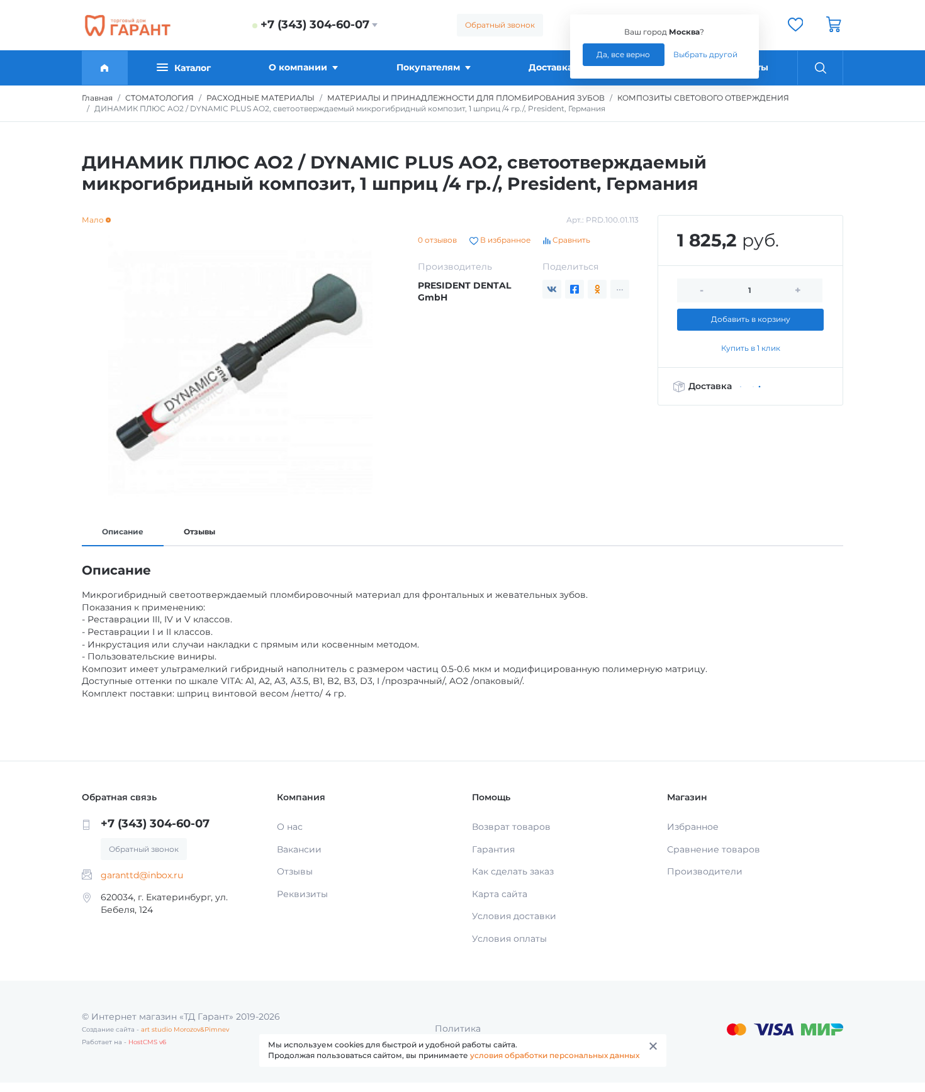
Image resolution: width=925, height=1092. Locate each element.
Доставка (551, 67)
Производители (705, 871)
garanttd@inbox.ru (142, 875)
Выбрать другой (705, 54)
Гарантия (493, 849)
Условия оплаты (509, 938)
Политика (458, 1028)
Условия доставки (514, 916)
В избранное (504, 240)
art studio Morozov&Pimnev (185, 1029)
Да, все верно (623, 54)
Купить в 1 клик (750, 348)
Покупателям (428, 67)
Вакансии (299, 849)
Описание (122, 531)
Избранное (693, 826)
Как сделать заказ (513, 871)
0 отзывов (437, 240)
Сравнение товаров (713, 849)
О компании (298, 67)
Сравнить (570, 240)
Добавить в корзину (750, 319)
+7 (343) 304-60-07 (315, 24)
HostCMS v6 (147, 1042)
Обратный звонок (500, 25)
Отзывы (199, 531)
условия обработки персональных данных (554, 1055)
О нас (290, 826)
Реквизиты (302, 894)
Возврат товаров (511, 826)
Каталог (192, 68)
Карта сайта (499, 894)
